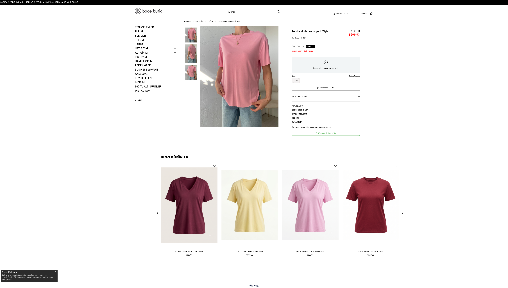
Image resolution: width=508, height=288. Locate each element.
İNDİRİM (140, 82)
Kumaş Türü (297, 122)
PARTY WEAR (143, 65)
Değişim (295, 118)
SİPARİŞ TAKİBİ (342, 14)
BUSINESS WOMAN (146, 69)
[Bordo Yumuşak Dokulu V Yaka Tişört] (189, 205)
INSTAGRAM (142, 90)
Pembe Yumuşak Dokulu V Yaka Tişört (310, 251)
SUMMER (140, 35)
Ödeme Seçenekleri (300, 110)
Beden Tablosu (354, 76)
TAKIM (139, 44)
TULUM (139, 40)
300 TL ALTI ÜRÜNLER (148, 86)
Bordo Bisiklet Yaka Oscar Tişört (371, 251)
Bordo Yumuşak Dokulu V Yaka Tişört (189, 251)
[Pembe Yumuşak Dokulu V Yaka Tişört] (310, 205)
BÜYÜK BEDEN (143, 78)
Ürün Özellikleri (299, 97)
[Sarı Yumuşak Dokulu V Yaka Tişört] (249, 205)
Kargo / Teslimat (299, 114)
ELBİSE (139, 31)
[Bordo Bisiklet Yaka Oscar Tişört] (371, 205)
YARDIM (364, 14)
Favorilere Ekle (214, 165)
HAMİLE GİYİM (144, 61)
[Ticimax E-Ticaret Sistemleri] (254, 286)
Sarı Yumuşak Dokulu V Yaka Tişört (249, 251)
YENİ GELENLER (144, 27)
